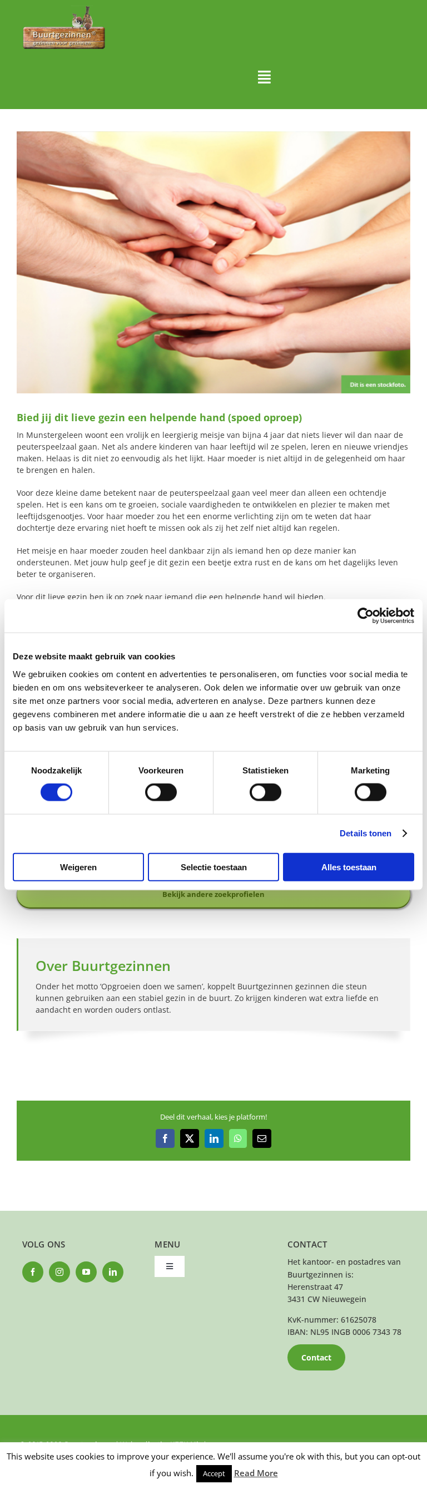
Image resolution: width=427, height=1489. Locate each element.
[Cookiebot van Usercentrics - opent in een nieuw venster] (365, 616)
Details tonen (365, 833)
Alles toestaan (348, 866)
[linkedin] (112, 1272)
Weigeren (78, 866)
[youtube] (86, 1272)
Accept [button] (214, 1473)
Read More (256, 1472)
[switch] (161, 792)
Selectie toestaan (214, 866)
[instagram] (59, 1272)
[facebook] (32, 1272)
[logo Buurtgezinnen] (64, 9)
